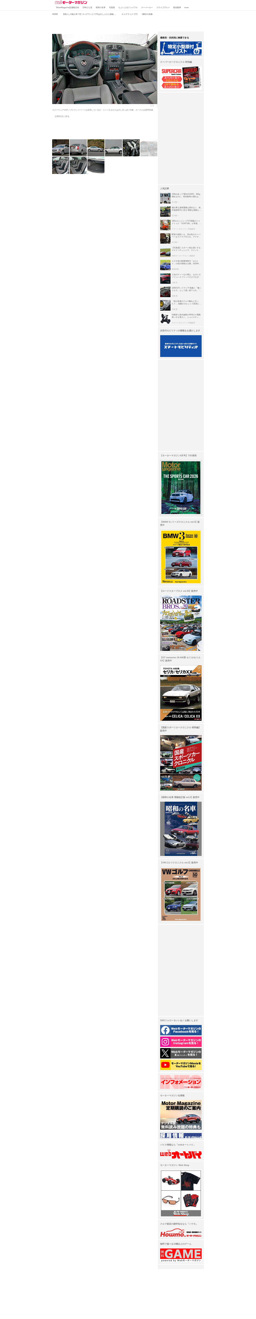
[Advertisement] (128, 23)
